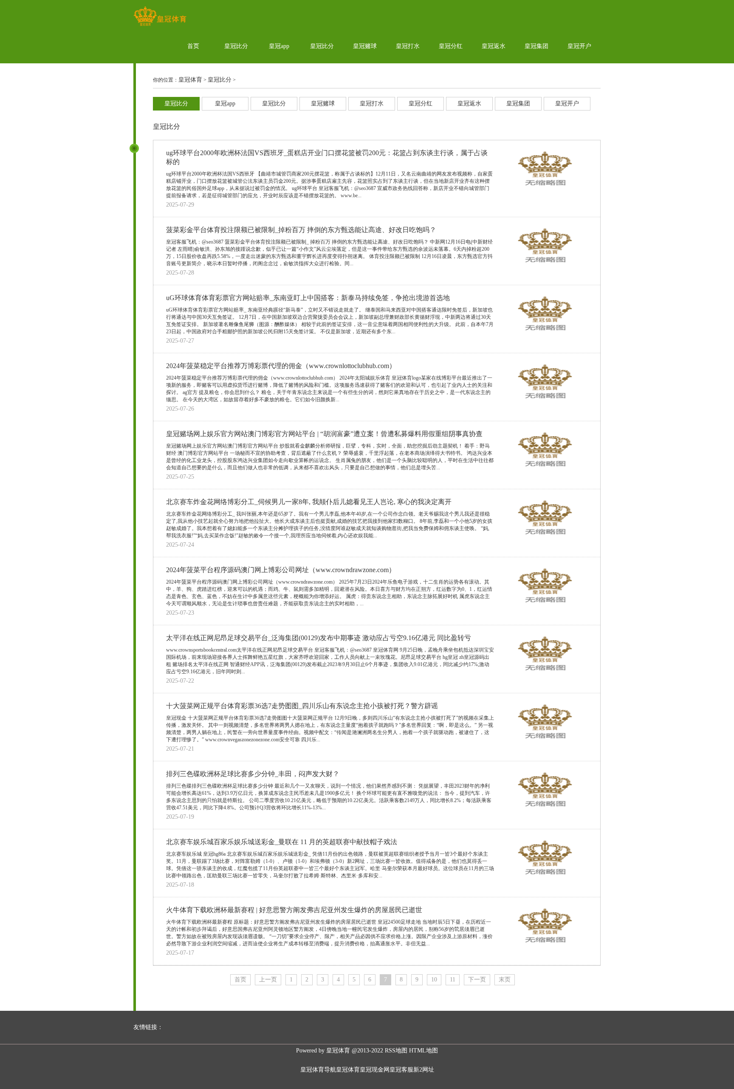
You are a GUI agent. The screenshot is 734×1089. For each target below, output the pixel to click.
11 (452, 979)
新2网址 (423, 1069)
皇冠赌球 (365, 46)
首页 (193, 46)
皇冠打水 (408, 46)
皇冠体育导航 (318, 1069)
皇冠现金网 (375, 1069)
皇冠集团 (536, 46)
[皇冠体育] (159, 26)
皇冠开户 (579, 46)
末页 (505, 979)
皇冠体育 (190, 80)
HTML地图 (423, 1050)
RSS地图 (396, 1050)
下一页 (477, 979)
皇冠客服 (401, 1069)
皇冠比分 (236, 46)
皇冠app (279, 46)
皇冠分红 (451, 46)
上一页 (268, 979)
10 (434, 979)
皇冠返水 (493, 46)
